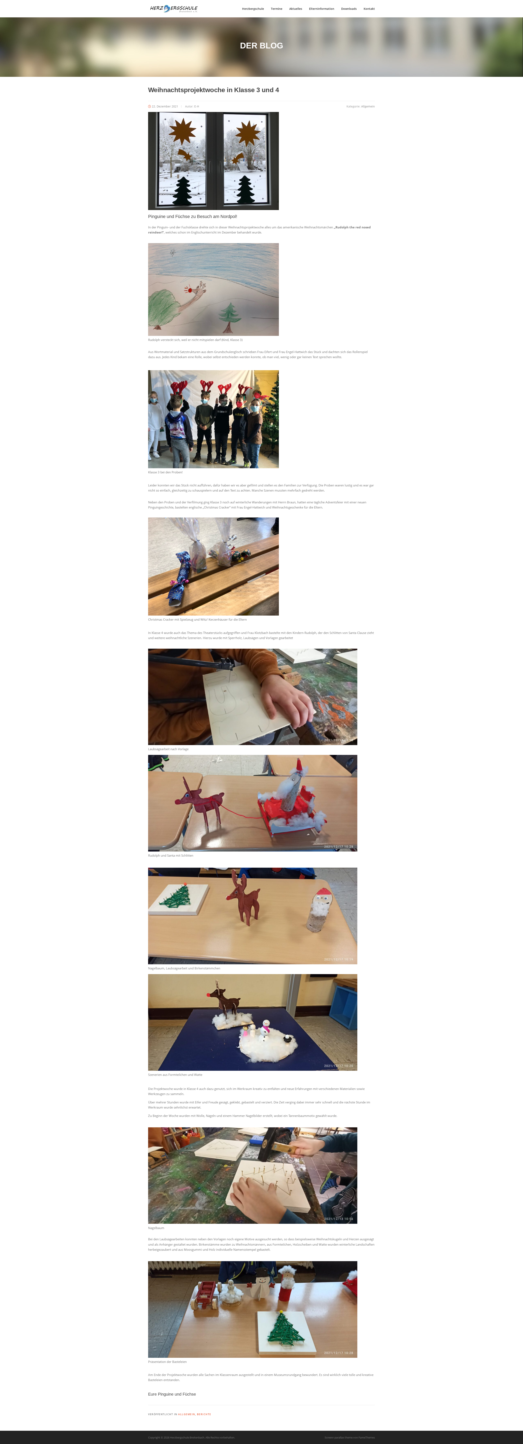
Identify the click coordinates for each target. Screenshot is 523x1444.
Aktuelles (295, 9)
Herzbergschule (253, 9)
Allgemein (368, 106)
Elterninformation (321, 9)
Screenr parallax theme (339, 1437)
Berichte (204, 1414)
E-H (196, 106)
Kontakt (369, 9)
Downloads (349, 9)
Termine (276, 9)
